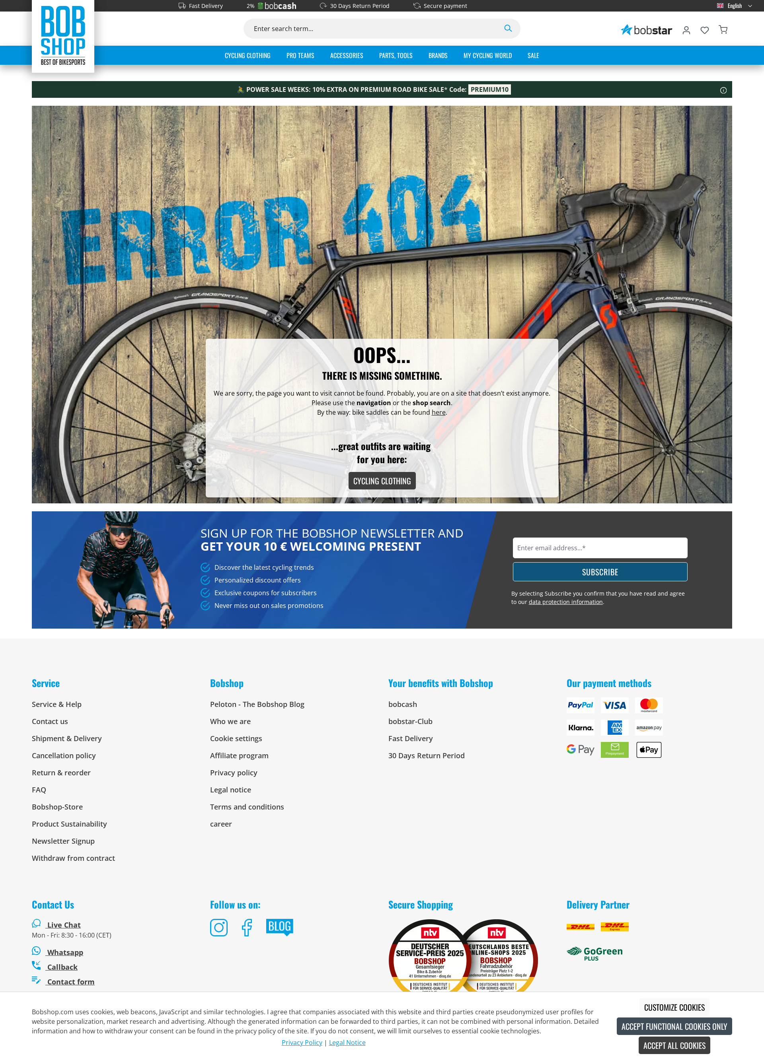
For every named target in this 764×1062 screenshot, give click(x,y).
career (221, 824)
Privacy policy (233, 772)
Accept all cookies (674, 1045)
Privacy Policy (302, 1042)
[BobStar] (646, 28)
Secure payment (445, 6)
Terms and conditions (247, 807)
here (439, 412)
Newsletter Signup (63, 841)
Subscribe (600, 572)
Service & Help (57, 704)
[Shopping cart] (723, 28)
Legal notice (230, 789)
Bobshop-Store (57, 807)
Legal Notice (347, 1042)
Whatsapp (64, 952)
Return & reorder (61, 772)
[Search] (508, 29)
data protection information (566, 602)
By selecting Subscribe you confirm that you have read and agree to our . (598, 598)
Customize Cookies (674, 1007)
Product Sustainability (69, 824)
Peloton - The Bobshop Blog (257, 704)
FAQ (39, 789)
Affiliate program (239, 755)
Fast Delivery (206, 6)
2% (251, 6)
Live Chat (64, 925)
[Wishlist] (705, 28)
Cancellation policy (64, 755)
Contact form (70, 981)
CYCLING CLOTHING (382, 481)
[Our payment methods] (649, 730)
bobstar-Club (410, 721)
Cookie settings (236, 738)
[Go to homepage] (63, 35)
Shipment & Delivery (67, 738)
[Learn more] (723, 89)
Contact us (50, 721)
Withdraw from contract (73, 858)
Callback (61, 967)
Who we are (230, 721)
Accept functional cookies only (674, 1026)
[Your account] (686, 28)
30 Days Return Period (360, 6)
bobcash (402, 704)
